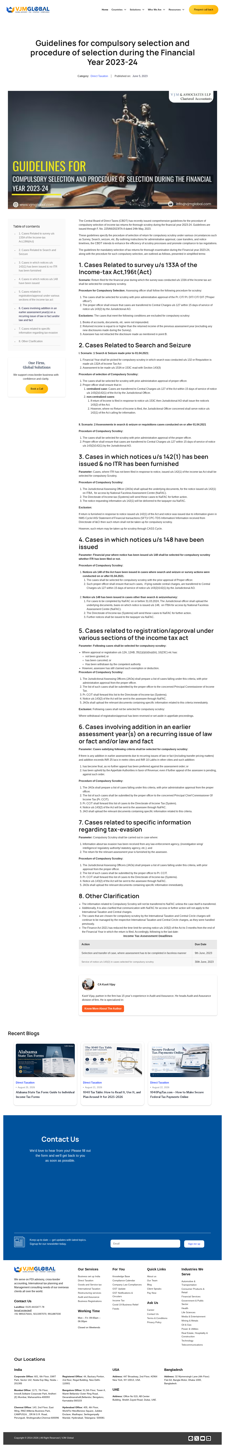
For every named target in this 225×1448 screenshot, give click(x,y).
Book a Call (37, 388)
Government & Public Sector (193, 1302)
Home (105, 9)
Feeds (115, 1308)
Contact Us (153, 1314)
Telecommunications (192, 1344)
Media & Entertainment (193, 1316)
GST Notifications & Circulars (122, 1295)
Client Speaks (154, 1288)
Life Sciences (188, 1312)
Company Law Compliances (127, 1284)
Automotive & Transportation (189, 1283)
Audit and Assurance (88, 1297)
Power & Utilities (190, 1329)
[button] (119, 9)
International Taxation (89, 1288)
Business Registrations (90, 1301)
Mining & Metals (190, 1320)
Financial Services (191, 1296)
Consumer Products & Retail (193, 1291)
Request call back (203, 9)
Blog (149, 1284)
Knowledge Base (121, 1276)
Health (185, 1308)
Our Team (152, 1280)
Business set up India (89, 1276)
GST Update (119, 1288)
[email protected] (23, 1310)
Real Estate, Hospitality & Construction (195, 1335)
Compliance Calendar (123, 1280)
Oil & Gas (186, 1324)
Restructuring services (89, 1293)
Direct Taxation (85, 1280)
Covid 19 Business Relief (125, 1304)
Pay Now (151, 1293)
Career (150, 1310)
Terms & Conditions (157, 1318)
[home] (28, 10)
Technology (187, 1340)
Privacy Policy (154, 1322)
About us (151, 1276)
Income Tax (118, 1300)
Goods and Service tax (90, 1284)
